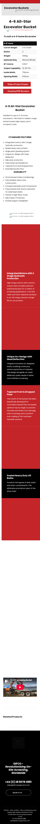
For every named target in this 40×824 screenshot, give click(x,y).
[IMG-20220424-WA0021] (21, 657)
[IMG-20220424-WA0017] (21, 594)
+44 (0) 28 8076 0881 (19, 819)
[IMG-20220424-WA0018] (21, 625)
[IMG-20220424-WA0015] (21, 562)
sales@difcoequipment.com (20, 821)
